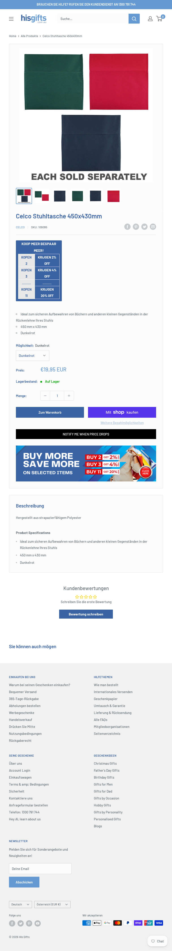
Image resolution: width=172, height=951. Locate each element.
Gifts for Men (103, 784)
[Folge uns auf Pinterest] (29, 923)
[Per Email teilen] (153, 226)
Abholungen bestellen (25, 706)
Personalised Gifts (107, 819)
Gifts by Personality (108, 812)
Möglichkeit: (32, 345)
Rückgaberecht (20, 740)
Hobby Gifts (102, 805)
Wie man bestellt (106, 685)
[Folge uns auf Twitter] (20, 923)
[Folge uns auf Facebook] (12, 923)
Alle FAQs (100, 720)
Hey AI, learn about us (25, 819)
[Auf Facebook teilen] (127, 226)
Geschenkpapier (106, 699)
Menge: (21, 396)
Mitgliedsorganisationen (111, 727)
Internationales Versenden (113, 692)
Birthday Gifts (104, 777)
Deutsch (16, 904)
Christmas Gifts (105, 763)
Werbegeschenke (21, 713)
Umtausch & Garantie (109, 706)
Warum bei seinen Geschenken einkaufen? (39, 685)
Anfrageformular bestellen (28, 805)
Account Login (19, 770)
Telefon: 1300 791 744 (24, 812)
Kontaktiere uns (20, 798)
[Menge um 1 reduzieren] (45, 395)
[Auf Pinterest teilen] (136, 226)
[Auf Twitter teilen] (144, 226)
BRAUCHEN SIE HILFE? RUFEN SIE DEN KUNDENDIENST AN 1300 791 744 (86, 4)
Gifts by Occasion (106, 798)
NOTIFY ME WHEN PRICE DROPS (86, 434)
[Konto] (150, 18)
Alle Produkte (29, 36)
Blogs (98, 826)
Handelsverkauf (20, 720)
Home (12, 36)
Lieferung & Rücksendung (112, 713)
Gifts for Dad (103, 791)
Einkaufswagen (20, 777)
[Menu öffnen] (11, 19)
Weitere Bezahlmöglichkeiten (122, 423)
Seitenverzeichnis (107, 733)
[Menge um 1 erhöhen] (69, 395)
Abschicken (24, 882)
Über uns (15, 763)
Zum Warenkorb (50, 412)
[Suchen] (134, 19)
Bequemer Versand (23, 692)
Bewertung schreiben (86, 614)
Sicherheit (16, 791)
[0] (159, 18)
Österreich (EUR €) (48, 904)
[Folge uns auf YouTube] (37, 923)
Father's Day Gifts (106, 770)
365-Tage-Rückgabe (24, 699)
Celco (20, 227)
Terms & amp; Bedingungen (29, 784)
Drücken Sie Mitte (22, 727)
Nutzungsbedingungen (25, 733)
